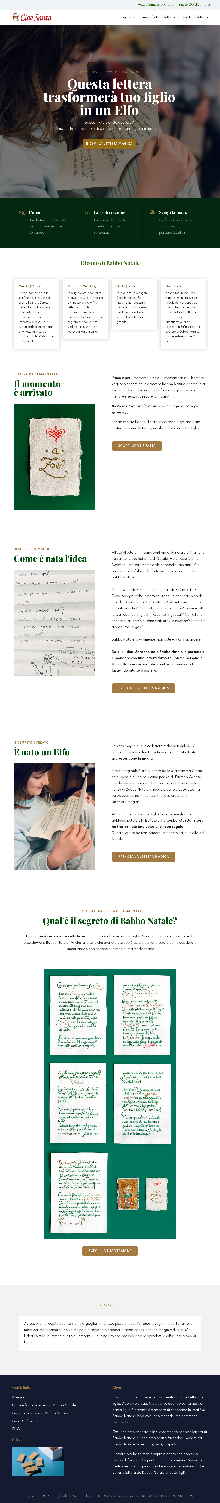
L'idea (34, 212)
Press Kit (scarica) (26, 1421)
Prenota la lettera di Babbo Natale (40, 1413)
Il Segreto (126, 17)
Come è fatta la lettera (157, 17)
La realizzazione (109, 212)
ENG (16, 1429)
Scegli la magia (174, 212)
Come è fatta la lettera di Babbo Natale (44, 1405)
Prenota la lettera (194, 17)
